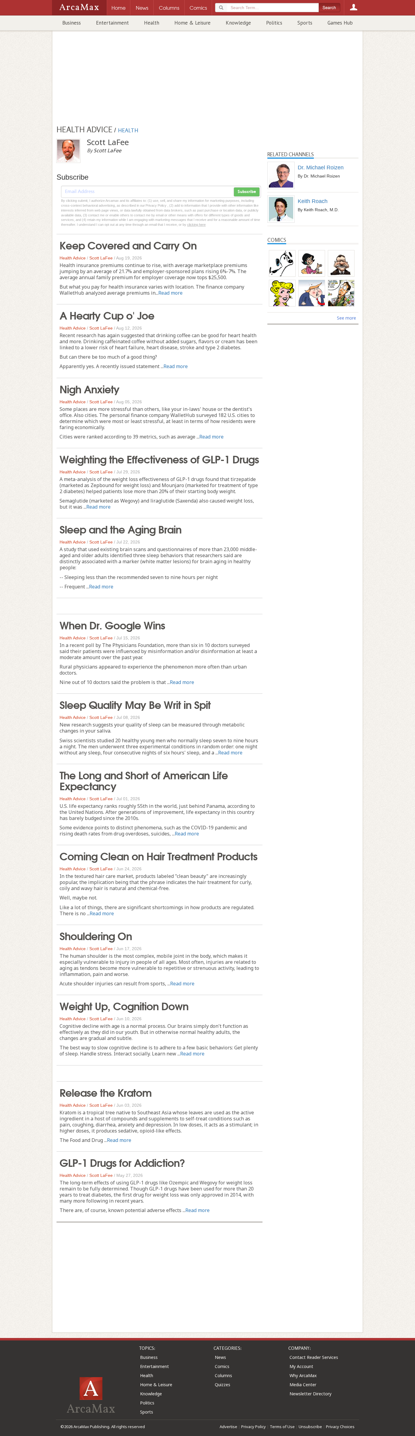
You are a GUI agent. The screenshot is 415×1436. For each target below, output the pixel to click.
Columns (223, 1375)
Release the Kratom (106, 1092)
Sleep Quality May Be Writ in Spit (135, 704)
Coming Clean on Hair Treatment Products (158, 855)
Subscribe (247, 192)
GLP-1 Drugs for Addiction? (122, 1162)
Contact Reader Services (314, 1357)
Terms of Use (282, 1426)
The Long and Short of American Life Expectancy (144, 780)
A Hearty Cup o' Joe (107, 315)
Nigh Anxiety (89, 388)
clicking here (196, 224)
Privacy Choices (340, 1426)
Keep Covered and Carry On (128, 244)
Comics (222, 1366)
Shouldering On (96, 935)
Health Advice (73, 258)
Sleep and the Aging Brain (120, 529)
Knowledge (238, 22)
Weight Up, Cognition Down (124, 1005)
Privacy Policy (253, 1426)
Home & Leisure (192, 22)
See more (346, 318)
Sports (304, 22)
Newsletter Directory (310, 1394)
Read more (170, 293)
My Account (301, 1366)
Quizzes (222, 1384)
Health (151, 22)
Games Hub (340, 22)
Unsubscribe (310, 1426)
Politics (274, 22)
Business (71, 22)
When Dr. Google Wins (112, 624)
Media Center (303, 1384)
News (220, 1357)
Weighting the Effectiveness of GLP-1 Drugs (159, 458)
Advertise (228, 1426)
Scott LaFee (101, 258)
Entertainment (112, 22)
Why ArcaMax (303, 1375)
